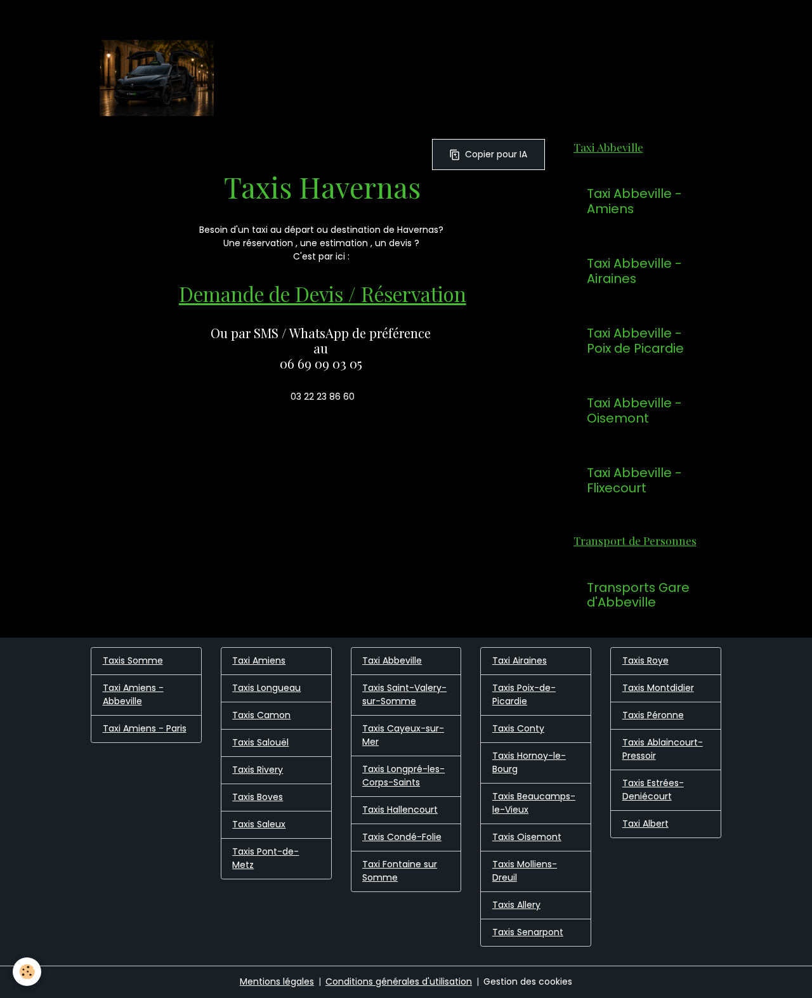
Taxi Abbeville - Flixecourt (634, 481)
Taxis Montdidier (658, 687)
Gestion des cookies (527, 981)
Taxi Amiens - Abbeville (133, 694)
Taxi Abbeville (392, 660)
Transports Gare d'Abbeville (638, 595)
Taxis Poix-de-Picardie (524, 694)
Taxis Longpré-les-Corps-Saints (403, 776)
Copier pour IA (496, 154)
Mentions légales (277, 981)
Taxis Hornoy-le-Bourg (529, 762)
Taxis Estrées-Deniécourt (653, 790)
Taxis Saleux (258, 824)
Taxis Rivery (257, 769)
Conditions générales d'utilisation (398, 981)
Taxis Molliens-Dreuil (524, 871)
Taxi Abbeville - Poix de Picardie (635, 341)
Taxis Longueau (266, 687)
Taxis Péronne (653, 715)
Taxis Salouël (260, 742)
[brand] (159, 78)
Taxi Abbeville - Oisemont (634, 411)
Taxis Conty (518, 728)
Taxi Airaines (519, 660)
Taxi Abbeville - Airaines (634, 271)
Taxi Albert (645, 823)
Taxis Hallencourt (400, 809)
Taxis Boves (257, 797)
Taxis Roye (645, 660)
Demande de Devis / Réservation (322, 293)
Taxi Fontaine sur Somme (399, 871)
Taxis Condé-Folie (402, 837)
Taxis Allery (516, 904)
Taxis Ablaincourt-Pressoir (662, 749)
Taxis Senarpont (527, 932)
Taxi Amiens (258, 660)
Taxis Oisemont (526, 837)
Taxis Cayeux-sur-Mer (403, 735)
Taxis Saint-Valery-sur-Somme (404, 694)
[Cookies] (27, 971)
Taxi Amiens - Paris (145, 728)
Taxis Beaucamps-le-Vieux (533, 803)
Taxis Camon (261, 715)
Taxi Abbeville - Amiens (634, 201)
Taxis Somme (133, 660)
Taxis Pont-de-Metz (265, 858)
